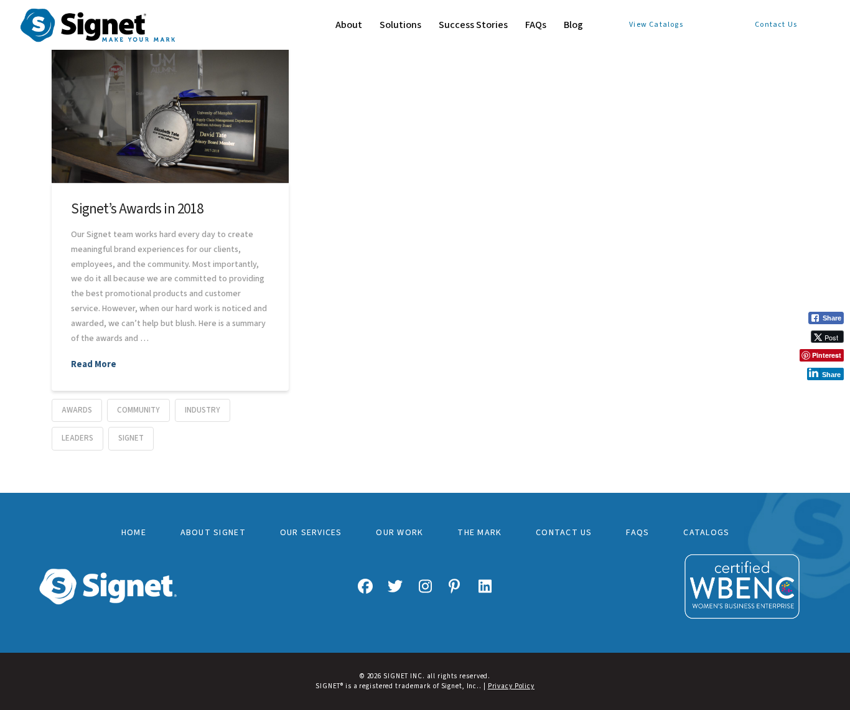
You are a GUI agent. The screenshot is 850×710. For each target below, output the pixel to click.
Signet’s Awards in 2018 (136, 209)
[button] (815, 394)
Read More (93, 364)
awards (77, 410)
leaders (77, 438)
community (138, 410)
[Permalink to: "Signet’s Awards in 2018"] (170, 104)
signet (131, 438)
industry (202, 410)
